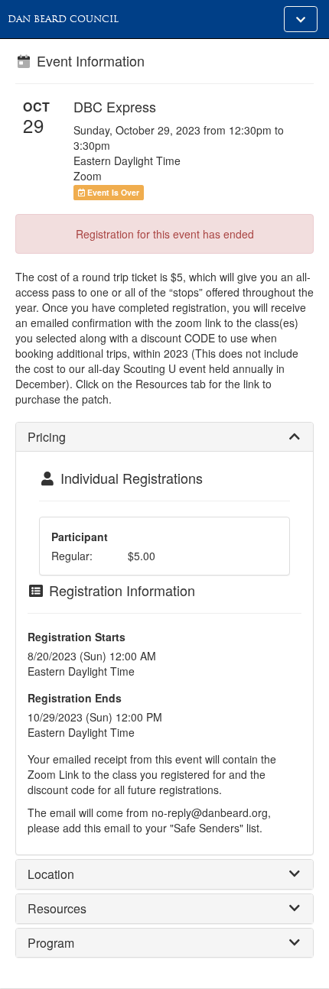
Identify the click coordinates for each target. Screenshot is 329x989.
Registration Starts (76, 636)
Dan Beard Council (63, 19)
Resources (57, 908)
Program (51, 943)
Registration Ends (75, 697)
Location (51, 874)
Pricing (47, 437)
